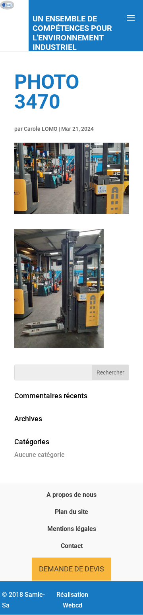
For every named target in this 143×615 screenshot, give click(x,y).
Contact (72, 546)
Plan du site (71, 512)
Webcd (72, 605)
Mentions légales (71, 529)
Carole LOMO (41, 129)
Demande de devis (71, 569)
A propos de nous (71, 494)
